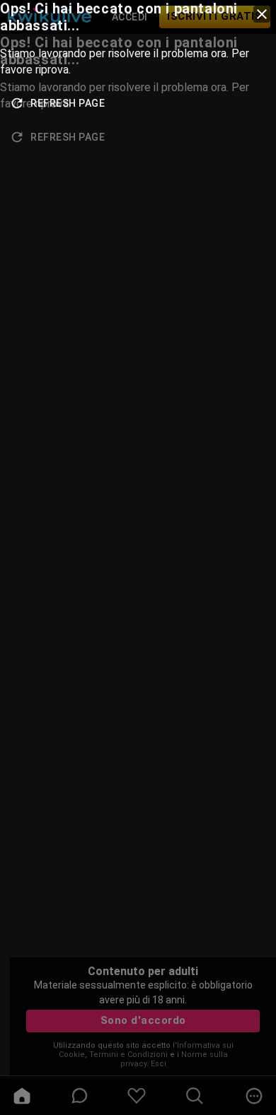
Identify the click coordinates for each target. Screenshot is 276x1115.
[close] (261, 14)
